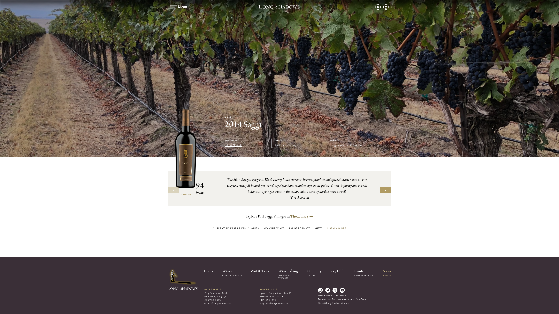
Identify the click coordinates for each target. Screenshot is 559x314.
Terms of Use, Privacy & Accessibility (336, 299)
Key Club (337, 271)
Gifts (318, 228)
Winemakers (284, 275)
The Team (311, 275)
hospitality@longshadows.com (274, 303)
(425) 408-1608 (268, 299)
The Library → (301, 216)
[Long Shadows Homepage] (279, 7)
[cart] (386, 7)
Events (358, 271)
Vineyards (283, 278)
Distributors (340, 295)
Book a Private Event (364, 275)
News (387, 271)
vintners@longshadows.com (217, 303)
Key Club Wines (274, 228)
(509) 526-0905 (212, 299)
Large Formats (300, 228)
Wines (227, 271)
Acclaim (387, 275)
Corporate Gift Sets (232, 275)
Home (208, 271)
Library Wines (336, 228)
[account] (378, 7)
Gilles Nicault (233, 145)
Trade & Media (325, 295)
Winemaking (288, 271)
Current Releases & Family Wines (236, 228)
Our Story (314, 271)
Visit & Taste (260, 271)
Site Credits (362, 299)
